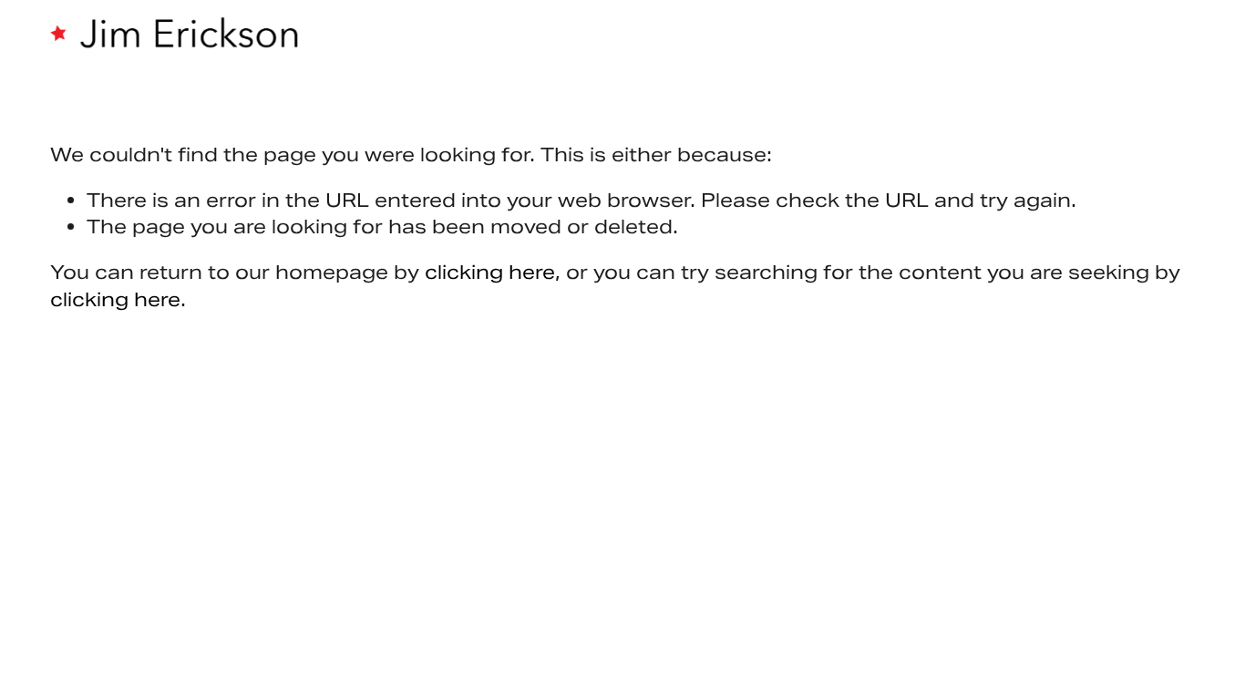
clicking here (490, 272)
